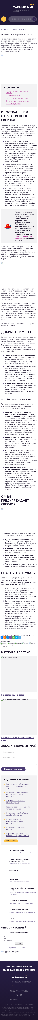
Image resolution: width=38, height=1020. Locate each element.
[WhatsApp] (13, 637)
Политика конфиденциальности (19, 970)
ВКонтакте (17, 995)
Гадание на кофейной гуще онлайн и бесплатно (17, 814)
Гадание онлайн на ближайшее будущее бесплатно (14, 821)
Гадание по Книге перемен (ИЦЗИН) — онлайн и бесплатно (17, 794)
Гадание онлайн (17, 850)
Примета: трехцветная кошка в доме (17, 738)
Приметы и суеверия (18, 900)
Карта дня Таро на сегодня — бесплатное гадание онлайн (17, 835)
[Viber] (10, 637)
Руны (12, 918)
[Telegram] (19, 637)
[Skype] (16, 637)
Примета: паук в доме (12, 695)
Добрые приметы (13, 95)
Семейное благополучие (18, 98)
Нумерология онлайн (19, 909)
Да (4, 937)
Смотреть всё (11, 840)
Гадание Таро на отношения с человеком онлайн (18, 808)
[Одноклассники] (4, 637)
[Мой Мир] (7, 637)
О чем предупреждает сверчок (17, 101)
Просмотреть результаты (19, 947)
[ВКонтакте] (2, 637)
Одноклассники (21, 995)
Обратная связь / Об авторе (19, 966)
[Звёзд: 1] (4, 643)
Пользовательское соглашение (20, 985)
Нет (4, 939)
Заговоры (14, 870)
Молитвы (14, 879)
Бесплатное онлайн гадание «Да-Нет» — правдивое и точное (17, 786)
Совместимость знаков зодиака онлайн (20, 860)
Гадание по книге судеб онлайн (15, 828)
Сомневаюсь (8, 941)
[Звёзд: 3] (18, 643)
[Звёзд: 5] (32, 643)
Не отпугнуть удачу (13, 104)
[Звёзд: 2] (11, 643)
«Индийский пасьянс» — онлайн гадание (15, 802)
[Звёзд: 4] (25, 643)
